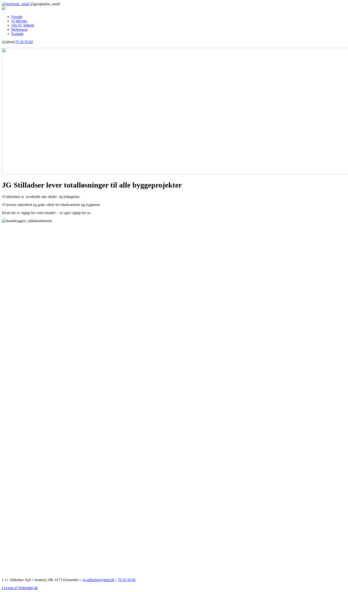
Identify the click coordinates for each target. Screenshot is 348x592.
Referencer (19, 29)
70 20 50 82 (24, 42)
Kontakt (17, 34)
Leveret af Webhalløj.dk (20, 588)
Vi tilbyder (19, 21)
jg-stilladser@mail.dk (98, 580)
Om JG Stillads (22, 25)
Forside (16, 17)
